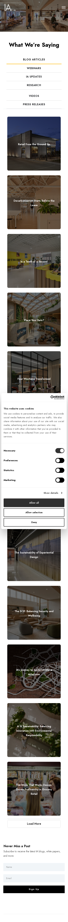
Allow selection (34, 512)
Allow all (34, 503)
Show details (51, 493)
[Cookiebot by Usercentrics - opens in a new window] (50, 397)
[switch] (59, 460)
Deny (34, 522)
